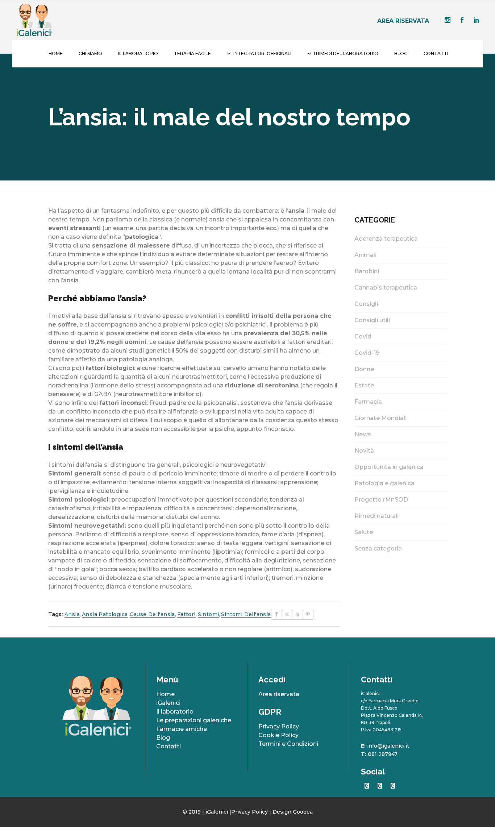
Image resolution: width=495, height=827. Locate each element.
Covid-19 (366, 352)
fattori (186, 614)
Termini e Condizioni (288, 743)
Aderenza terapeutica (386, 238)
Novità (364, 450)
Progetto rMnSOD (381, 499)
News (362, 434)
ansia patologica (105, 614)
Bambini (366, 271)
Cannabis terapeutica (385, 287)
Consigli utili (372, 320)
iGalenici (168, 702)
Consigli (366, 303)
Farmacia (368, 401)
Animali (365, 255)
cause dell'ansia (152, 614)
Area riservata (403, 20)
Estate (364, 385)
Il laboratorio (175, 711)
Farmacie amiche (181, 729)
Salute (363, 532)
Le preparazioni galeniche (193, 720)
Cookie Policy (278, 735)
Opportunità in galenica (389, 467)
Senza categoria (378, 548)
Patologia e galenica (384, 483)
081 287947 (383, 754)
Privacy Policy (278, 726)
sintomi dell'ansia (246, 614)
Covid (362, 336)
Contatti (168, 746)
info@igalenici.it (388, 746)
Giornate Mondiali (380, 418)
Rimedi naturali (376, 515)
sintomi (208, 614)
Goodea (303, 812)
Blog (163, 737)
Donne (364, 369)
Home (165, 694)
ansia (72, 614)
